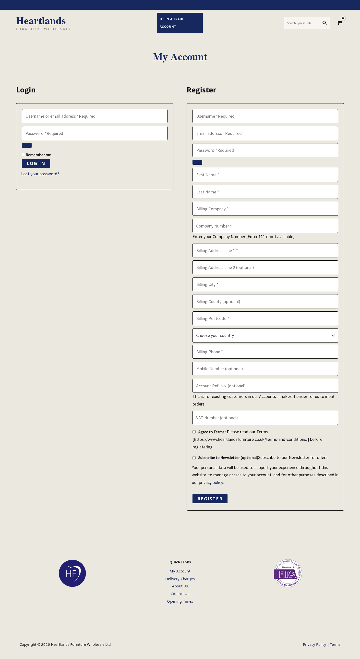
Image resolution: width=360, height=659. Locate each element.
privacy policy (211, 482)
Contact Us (180, 593)
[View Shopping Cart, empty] (339, 23)
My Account (180, 571)
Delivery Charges (179, 578)
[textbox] (265, 335)
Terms (335, 644)
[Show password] (27, 145)
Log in (36, 163)
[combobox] (265, 335)
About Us (180, 585)
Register (210, 499)
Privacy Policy (314, 644)
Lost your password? (40, 174)
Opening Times (180, 601)
